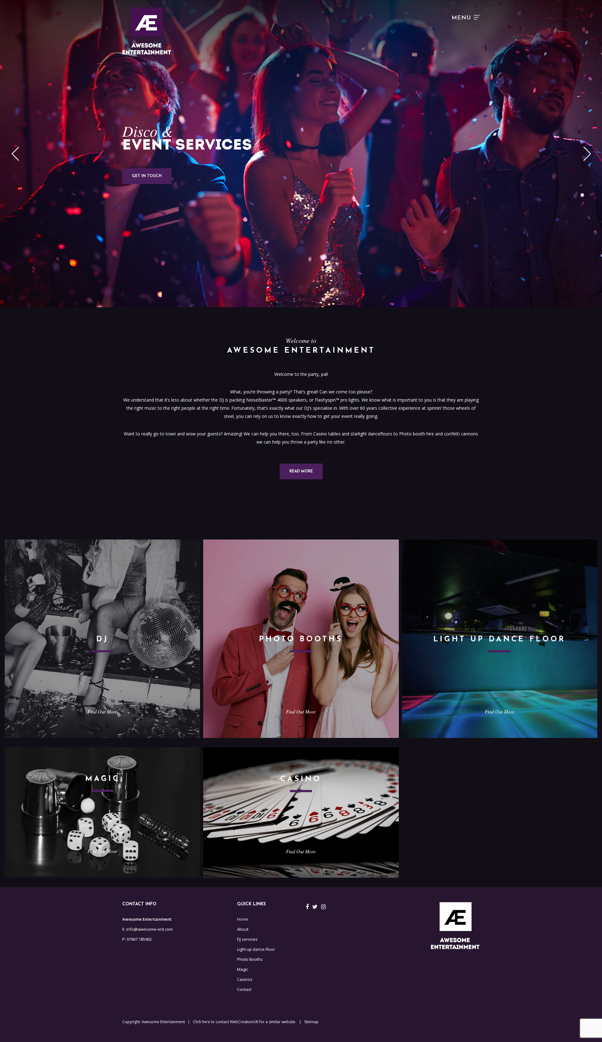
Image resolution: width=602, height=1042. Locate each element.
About (242, 929)
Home (242, 919)
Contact (244, 989)
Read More (301, 471)
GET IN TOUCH (147, 176)
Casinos (244, 979)
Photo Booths (250, 959)
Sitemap (311, 1021)
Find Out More (102, 711)
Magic (242, 969)
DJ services (247, 939)
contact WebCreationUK (237, 1021)
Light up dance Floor (256, 949)
